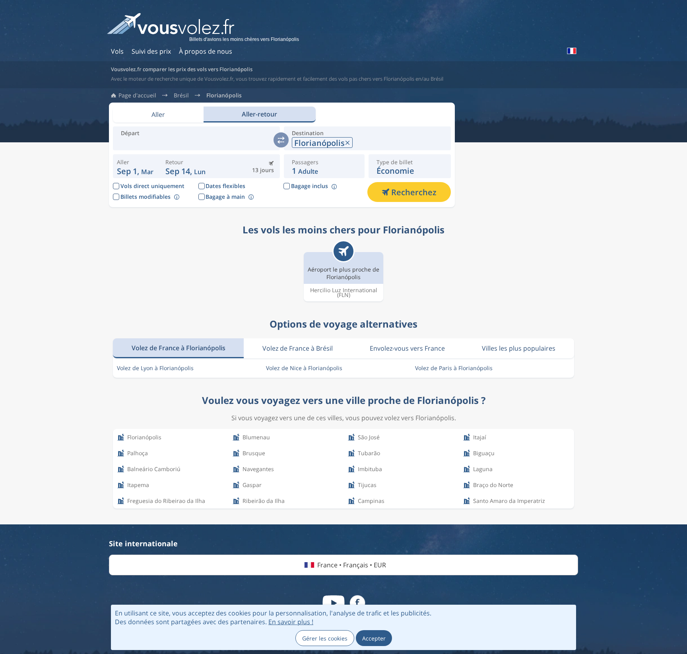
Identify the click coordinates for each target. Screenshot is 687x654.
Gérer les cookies (324, 638)
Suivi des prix (151, 51)
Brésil (181, 95)
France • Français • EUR (351, 565)
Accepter (374, 638)
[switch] (281, 139)
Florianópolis (224, 95)
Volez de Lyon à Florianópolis (155, 368)
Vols (117, 51)
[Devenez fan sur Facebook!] (357, 603)
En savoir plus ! (290, 621)
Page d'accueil (137, 95)
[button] (185, 166)
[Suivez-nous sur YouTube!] (333, 603)
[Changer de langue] (571, 51)
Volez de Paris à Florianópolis (454, 368)
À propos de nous (205, 51)
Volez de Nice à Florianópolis (304, 368)
